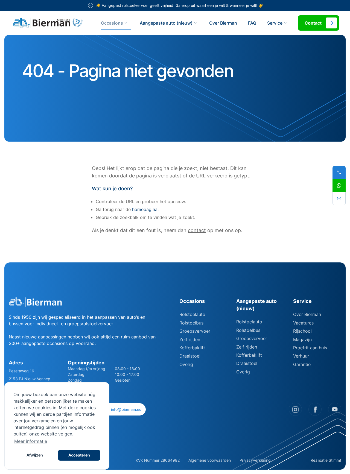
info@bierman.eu (126, 409)
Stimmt (335, 460)
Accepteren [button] (79, 455)
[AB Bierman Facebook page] (315, 409)
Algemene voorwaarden (209, 460)
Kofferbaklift (192, 347)
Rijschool (302, 331)
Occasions (112, 23)
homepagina (145, 209)
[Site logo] (47, 23)
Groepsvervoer (194, 331)
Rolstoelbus (191, 323)
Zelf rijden (189, 339)
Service (302, 301)
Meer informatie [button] (30, 441)
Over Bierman (223, 23)
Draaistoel (189, 356)
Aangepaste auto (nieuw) (166, 23)
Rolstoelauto (192, 314)
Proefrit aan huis (310, 347)
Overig (186, 364)
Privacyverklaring (255, 460)
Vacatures (303, 323)
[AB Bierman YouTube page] (334, 409)
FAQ (252, 23)
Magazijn (302, 339)
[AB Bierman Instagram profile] (295, 409)
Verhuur (301, 356)
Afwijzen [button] (35, 455)
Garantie (302, 364)
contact (197, 230)
